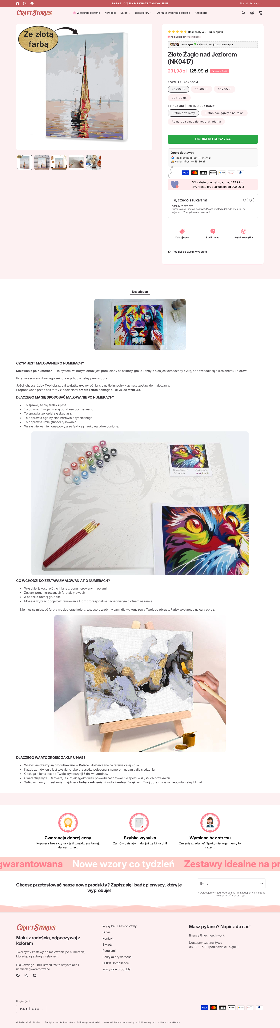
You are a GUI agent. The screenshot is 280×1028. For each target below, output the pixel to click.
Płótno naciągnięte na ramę (224, 113)
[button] (125, 13)
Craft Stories (33, 1022)
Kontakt (107, 938)
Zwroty (107, 944)
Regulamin (109, 950)
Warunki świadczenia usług (119, 1022)
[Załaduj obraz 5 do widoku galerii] (93, 162)
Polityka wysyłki (147, 1022)
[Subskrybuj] (261, 883)
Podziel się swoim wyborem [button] (190, 251)
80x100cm (179, 97)
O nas (106, 932)
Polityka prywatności (117, 957)
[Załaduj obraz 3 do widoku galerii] (59, 162)
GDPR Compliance (115, 963)
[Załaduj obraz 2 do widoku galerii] (42, 162)
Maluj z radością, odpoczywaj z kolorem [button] (48, 940)
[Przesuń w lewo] (245, 200)
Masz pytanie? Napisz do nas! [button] (220, 926)
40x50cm (178, 89)
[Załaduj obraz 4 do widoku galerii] (76, 162)
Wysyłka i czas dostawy (119, 926)
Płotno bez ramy (183, 113)
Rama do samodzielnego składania (196, 121)
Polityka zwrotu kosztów (59, 1022)
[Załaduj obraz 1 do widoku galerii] (24, 162)
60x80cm (224, 89)
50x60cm (201, 89)
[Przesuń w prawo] (252, 200)
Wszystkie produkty (116, 969)
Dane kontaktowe (170, 1022)
